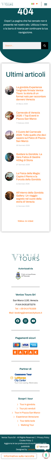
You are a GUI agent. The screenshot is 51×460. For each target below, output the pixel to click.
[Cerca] (44, 45)
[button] (45, 4)
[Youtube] (33, 321)
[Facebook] (18, 321)
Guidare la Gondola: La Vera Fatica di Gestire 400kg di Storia (29, 157)
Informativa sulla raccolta (19, 456)
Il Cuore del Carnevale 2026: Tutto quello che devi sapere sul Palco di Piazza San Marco (31, 136)
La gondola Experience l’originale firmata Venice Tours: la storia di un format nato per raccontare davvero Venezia (31, 93)
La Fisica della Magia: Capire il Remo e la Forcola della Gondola (28, 176)
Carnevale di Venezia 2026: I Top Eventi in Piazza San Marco (28, 115)
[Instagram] (25, 321)
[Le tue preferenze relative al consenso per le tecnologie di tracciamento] (46, 455)
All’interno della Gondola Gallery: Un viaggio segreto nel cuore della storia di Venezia (29, 197)
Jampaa (31, 449)
